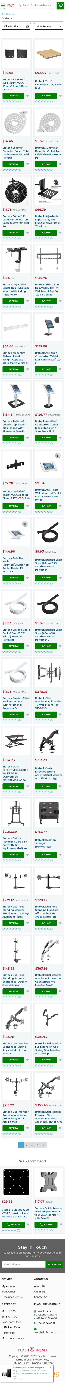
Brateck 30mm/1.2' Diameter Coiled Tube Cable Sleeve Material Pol (48, 152)
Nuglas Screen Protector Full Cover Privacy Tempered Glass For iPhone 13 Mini (31, 1373)
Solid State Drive (11, 1322)
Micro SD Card (10, 1311)
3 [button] (35, 1237)
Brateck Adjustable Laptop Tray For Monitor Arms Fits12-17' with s (48, 221)
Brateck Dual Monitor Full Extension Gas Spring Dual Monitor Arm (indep (48, 1048)
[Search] (19, 5)
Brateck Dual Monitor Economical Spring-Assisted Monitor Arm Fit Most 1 (15, 1048)
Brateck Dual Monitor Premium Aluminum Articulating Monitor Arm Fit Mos (15, 1116)
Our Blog (39, 1291)
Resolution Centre (12, 1297)
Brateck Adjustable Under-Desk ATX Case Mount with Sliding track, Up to (16, 289)
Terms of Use (23, 1359)
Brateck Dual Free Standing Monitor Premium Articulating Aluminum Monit (15, 911)
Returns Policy (20, 1363)
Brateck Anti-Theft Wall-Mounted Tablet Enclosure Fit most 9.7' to (48, 494)
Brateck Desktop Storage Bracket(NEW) (45, 843)
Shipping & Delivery (42, 1363)
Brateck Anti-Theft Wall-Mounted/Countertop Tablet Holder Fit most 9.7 (15, 565)
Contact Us (40, 1297)
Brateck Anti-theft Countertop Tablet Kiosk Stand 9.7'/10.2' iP (48, 358)
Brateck (10, 14)
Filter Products (12, 26)
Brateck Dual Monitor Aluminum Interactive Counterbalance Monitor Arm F (48, 980)
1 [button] (25, 1237)
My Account (9, 1286)
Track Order (8, 1291)
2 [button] (30, 1237)
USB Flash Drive (11, 1327)
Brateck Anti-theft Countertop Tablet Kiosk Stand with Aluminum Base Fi (14, 426)
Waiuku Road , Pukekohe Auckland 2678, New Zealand (46, 1315)
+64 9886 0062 (46, 1323)
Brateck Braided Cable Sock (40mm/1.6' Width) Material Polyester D (48, 634)
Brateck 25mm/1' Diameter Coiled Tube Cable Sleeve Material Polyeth (15, 152)
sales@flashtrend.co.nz (47, 1332)
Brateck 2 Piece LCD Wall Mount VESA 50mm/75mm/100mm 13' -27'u (15, 84)
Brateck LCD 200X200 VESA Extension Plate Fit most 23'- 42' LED (15, 1213)
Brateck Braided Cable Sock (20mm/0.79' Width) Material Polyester (48, 564)
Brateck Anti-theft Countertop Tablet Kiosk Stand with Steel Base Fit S (46, 426)
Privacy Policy (41, 1359)
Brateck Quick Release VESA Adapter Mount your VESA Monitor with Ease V (48, 1213)
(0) (19, 101)
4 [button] (40, 1237)
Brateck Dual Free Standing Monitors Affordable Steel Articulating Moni (46, 911)
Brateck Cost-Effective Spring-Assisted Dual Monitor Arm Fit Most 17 (48, 773)
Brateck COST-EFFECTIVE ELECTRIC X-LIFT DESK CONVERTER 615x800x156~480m (15, 773)
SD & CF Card (9, 1316)
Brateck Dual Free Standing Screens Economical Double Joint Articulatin (14, 980)
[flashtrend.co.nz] (11, 5)
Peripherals (8, 1332)
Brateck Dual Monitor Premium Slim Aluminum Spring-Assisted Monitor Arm (48, 1116)
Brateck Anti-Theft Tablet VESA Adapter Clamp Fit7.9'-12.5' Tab (16, 495)
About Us (39, 1286)
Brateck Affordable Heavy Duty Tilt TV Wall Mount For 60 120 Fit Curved (47, 289)
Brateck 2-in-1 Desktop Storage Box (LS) (48, 84)
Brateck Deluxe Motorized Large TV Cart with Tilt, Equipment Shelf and (15, 843)
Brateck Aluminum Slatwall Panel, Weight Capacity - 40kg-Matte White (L (15, 358)
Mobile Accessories (13, 1338)
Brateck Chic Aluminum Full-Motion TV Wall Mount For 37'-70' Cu (48, 703)
